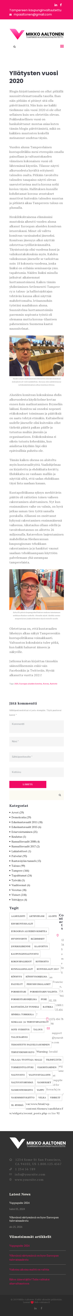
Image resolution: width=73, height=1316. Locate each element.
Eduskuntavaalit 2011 (24, 822)
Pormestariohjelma (24, 999)
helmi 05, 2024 (17, 1209)
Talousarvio (19, 1037)
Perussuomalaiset (39, 984)
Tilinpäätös (53, 1059)
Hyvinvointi (19, 938)
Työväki (16, 880)
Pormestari (18, 991)
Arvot (15, 812)
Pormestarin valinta (43, 991)
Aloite (52, 916)
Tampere (17, 870)
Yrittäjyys (17, 899)
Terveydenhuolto (22, 1052)
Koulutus (16, 836)
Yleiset (15, 895)
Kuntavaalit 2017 (48, 969)
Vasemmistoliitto (22, 1097)
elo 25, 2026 (15, 1227)
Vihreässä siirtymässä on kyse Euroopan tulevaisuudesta (34, 1218)
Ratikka (48, 1006)
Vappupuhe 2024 (19, 1203)
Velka (42, 1097)
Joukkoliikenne (21, 946)
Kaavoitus (41, 946)
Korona (46, 683)
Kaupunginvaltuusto (25, 953)
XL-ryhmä (17, 1105)
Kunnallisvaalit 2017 (23, 846)
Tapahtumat (19, 875)
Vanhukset (44, 1082)
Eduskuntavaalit (22, 923)
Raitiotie (53, 683)
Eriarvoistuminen (21, 832)
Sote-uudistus (20, 1029)
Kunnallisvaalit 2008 (23, 841)
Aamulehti (18, 916)
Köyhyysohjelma (36, 976)
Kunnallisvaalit (22, 969)
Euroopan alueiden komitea (30, 683)
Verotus (16, 890)
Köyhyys (16, 976)
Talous (15, 866)
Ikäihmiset (38, 938)
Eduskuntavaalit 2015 (24, 827)
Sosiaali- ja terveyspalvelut (30, 1021)
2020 (16, 683)
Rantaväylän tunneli (23, 861)
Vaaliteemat (18, 885)
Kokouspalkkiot (21, 961)
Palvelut (16, 856)
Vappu (40, 1089)
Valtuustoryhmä (22, 1082)
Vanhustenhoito (22, 1089)
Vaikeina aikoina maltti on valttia (29, 1269)
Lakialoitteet (19, 851)
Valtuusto (18, 1074)
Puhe (44, 999)
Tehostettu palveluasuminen (30, 1044)
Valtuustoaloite (40, 1074)
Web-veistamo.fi (42, 1302)
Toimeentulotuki (22, 1067)
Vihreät (55, 1097)
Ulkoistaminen (46, 1067)
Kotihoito (42, 961)
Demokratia (18, 817)
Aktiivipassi (36, 916)
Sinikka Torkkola (22, 1014)
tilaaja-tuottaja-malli (26, 1059)
